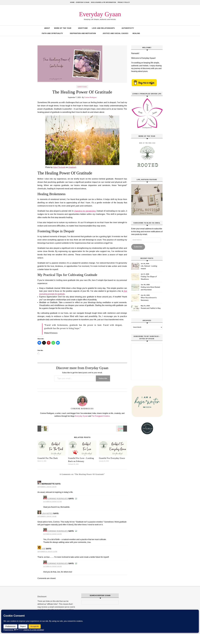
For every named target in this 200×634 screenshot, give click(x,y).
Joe (43, 549)
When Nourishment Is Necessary (149, 299)
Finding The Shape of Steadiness (149, 278)
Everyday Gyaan (100, 14)
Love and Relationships (103, 28)
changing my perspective (85, 211)
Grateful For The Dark (48, 458)
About (47, 28)
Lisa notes (47, 513)
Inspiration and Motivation (83, 33)
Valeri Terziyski (59, 167)
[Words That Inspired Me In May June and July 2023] (122, 429)
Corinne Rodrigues (90, 97)
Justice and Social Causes (115, 33)
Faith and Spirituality (52, 33)
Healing (136, 33)
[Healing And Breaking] (43, 429)
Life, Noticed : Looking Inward (149, 267)
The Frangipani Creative (101, 416)
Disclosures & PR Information (103, 2)
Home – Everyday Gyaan (79, 2)
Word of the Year (62, 28)
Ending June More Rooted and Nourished (150, 288)
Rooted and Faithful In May (151, 308)
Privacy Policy (124, 2)
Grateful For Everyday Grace (112, 458)
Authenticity (128, 28)
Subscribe (103, 378)
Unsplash (72, 167)
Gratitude (83, 28)
